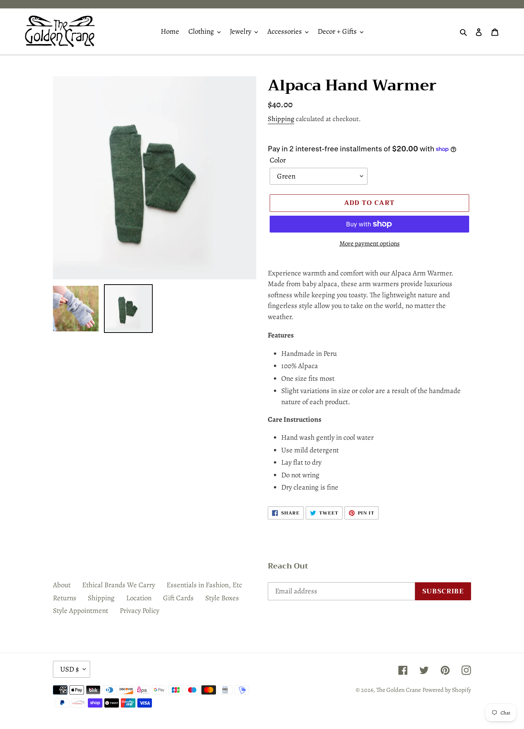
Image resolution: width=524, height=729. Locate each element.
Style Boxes (222, 598)
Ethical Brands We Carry (118, 585)
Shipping (281, 118)
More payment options (369, 243)
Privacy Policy (139, 611)
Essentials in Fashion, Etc (204, 585)
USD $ (69, 669)
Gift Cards (178, 598)
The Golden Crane (398, 690)
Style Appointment (80, 611)
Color (278, 160)
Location (139, 598)
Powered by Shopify (446, 690)
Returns (64, 598)
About (62, 585)
